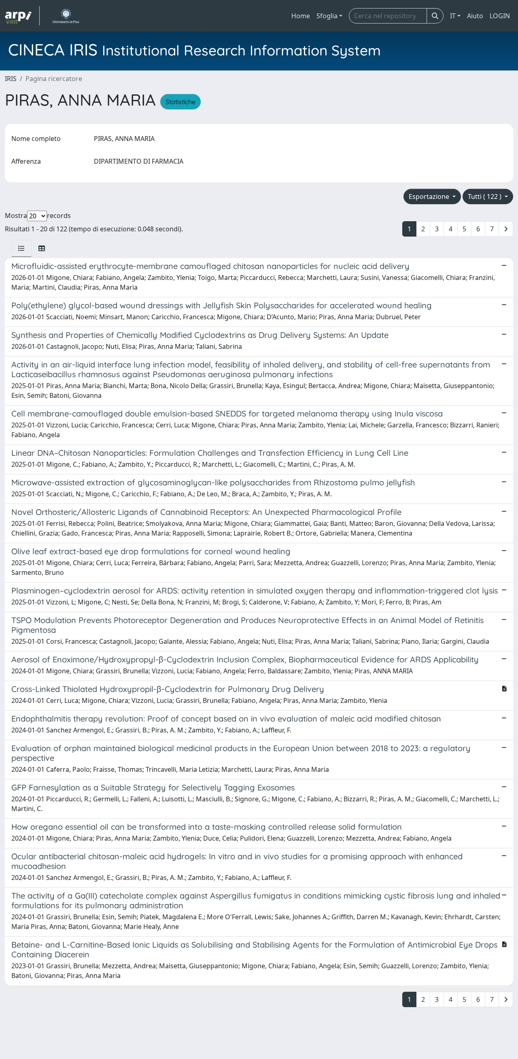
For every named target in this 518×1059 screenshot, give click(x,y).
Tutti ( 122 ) (485, 196)
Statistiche (180, 102)
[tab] (21, 248)
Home (300, 15)
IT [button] (453, 15)
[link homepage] (22, 16)
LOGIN (500, 15)
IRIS (11, 78)
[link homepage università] (65, 16)
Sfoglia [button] (327, 15)
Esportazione (430, 196)
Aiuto (475, 15)
